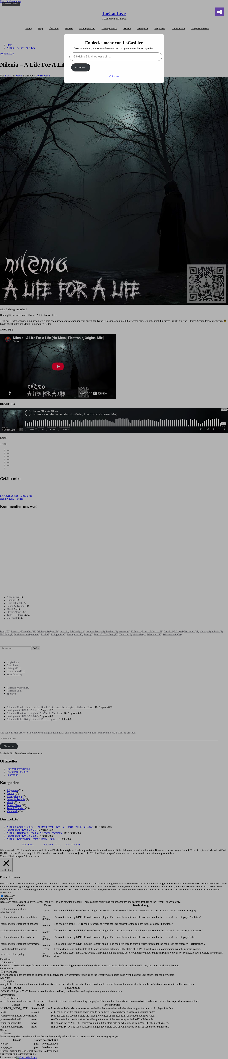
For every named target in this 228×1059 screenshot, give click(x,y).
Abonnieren (80, 67)
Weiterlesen (114, 76)
